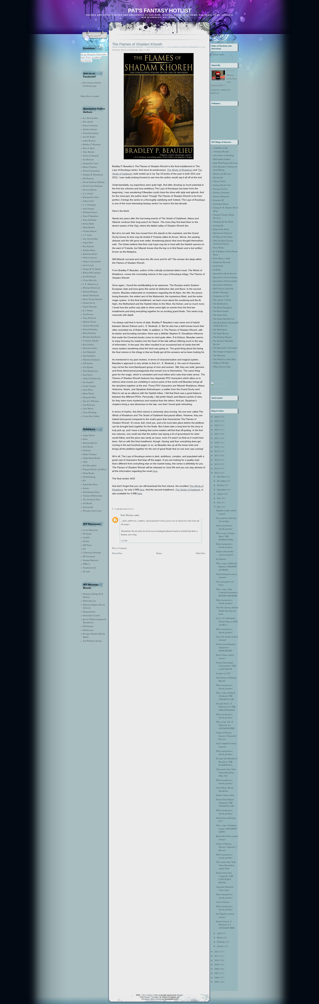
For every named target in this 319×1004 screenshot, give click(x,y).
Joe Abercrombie (90, 117)
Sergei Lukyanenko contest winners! (225, 553)
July (219, 498)
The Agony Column (222, 299)
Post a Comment (119, 548)
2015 (216, 464)
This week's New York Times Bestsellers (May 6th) (226, 772)
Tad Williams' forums (92, 640)
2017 (216, 455)
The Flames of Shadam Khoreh (137, 44)
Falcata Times (219, 181)
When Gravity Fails (222, 366)
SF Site (86, 541)
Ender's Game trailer (225, 795)
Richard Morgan (90, 291)
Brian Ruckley (89, 333)
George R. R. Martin (92, 268)
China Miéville (90, 280)
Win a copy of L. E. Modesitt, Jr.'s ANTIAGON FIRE (225, 725)
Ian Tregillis (88, 382)
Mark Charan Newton (92, 299)
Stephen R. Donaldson (93, 174)
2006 (216, 977)
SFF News (87, 545)
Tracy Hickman (90, 219)
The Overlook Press (91, 499)
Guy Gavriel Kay (90, 238)
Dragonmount (89, 611)
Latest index (218, 54)
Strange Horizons (90, 560)
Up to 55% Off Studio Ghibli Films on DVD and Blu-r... (227, 621)
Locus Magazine (90, 529)
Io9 (84, 548)
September (221, 489)
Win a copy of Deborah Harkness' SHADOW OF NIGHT (226, 566)
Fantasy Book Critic (222, 185)
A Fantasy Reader (221, 151)
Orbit (85, 461)
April (219, 933)
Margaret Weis (89, 397)
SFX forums (88, 626)
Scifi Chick (218, 265)
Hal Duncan (88, 178)
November (221, 480)
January (220, 946)
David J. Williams (91, 401)
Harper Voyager (90, 454)
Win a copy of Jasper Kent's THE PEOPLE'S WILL (225, 536)
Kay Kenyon (88, 246)
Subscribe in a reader (90, 96)
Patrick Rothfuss (90, 329)
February (221, 941)
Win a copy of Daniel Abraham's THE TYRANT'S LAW (225, 696)
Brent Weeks (88, 393)
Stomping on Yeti (221, 296)
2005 (216, 981)
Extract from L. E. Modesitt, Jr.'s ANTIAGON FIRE (225, 924)
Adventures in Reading (223, 155)
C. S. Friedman (89, 204)
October (220, 485)
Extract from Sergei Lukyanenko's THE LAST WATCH (226, 665)
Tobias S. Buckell (91, 155)
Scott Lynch (88, 265)
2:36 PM (124, 540)
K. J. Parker (88, 310)
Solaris (86, 488)
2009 (216, 964)
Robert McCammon (92, 272)
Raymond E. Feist (91, 197)
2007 (216, 973)
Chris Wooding (90, 412)
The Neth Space (220, 329)
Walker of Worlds (221, 362)
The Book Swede (220, 311)
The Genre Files (220, 314)
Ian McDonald (89, 276)
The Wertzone (219, 355)
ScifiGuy (217, 269)
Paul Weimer (127, 515)
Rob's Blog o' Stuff (221, 258)
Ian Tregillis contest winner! (225, 915)
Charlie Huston (90, 231)
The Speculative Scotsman (225, 347)
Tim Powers (88, 314)
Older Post (200, 553)
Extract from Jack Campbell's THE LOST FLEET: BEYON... (224, 877)
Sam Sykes (88, 374)
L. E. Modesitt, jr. (90, 284)
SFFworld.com (89, 600)
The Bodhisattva (220, 303)
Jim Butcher (88, 159)
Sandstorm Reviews (222, 262)
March (220, 937)
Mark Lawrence (90, 257)
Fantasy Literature (221, 192)
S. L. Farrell (88, 193)
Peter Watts (88, 389)
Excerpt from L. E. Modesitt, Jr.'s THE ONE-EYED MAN (225, 706)
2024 (216, 425)
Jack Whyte (88, 408)
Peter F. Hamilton (90, 216)
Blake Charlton (90, 166)
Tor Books (87, 503)
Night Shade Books (91, 457)
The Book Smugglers (222, 307)
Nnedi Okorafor (90, 306)
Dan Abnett (88, 121)
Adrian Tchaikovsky (92, 378)
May (219, 506)
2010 (216, 960)
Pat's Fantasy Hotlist (159, 10)
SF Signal (87, 533)
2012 (216, 951)
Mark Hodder (89, 227)
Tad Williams (89, 404)
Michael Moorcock (91, 287)
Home (159, 553)
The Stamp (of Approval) (224, 351)
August (220, 493)
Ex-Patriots (221, 559)
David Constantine (91, 170)
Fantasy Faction (220, 188)
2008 (216, 968)
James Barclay (89, 140)
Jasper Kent (88, 242)
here (155, 471)
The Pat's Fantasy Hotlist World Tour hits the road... (227, 610)
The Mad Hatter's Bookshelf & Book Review (225, 324)
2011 (216, 955)
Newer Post (117, 553)
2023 (216, 429)
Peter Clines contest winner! (225, 656)
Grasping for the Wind (223, 221)
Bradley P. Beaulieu (92, 144)
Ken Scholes (88, 344)
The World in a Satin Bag (224, 359)
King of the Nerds (221, 229)
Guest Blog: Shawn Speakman (224, 789)
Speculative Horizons (222, 284)
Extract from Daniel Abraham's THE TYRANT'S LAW (225, 802)
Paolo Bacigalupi (91, 133)
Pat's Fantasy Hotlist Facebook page (92, 84)
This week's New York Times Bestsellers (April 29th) (226, 865)
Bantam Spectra (90, 442)
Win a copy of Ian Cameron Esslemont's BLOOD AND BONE (227, 592)
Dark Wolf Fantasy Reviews (225, 162)
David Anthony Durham (94, 182)
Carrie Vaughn (89, 385)
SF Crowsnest (89, 556)
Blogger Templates (151, 997)
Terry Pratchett (89, 317)
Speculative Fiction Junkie (225, 277)
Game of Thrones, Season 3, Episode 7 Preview (226, 847)
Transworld (88, 507)
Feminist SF (218, 200)
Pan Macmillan (90, 465)
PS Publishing (89, 476)
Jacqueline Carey (90, 163)
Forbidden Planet (221, 203)
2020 (216, 442)
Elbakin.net (88, 630)
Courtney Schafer (91, 340)
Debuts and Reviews (222, 173)
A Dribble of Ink (220, 147)
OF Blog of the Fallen (223, 236)
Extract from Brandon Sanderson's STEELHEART (226, 647)
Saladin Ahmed (90, 129)
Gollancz (87, 450)
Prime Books (88, 473)
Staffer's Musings (220, 292)
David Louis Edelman (93, 185)
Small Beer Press (90, 484)
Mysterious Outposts (222, 232)
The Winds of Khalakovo (180, 170)
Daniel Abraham (90, 125)
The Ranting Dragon (222, 336)
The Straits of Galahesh (187, 489)
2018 (216, 451)
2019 (216, 446)
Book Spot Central (91, 615)
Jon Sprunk (88, 367)
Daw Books (88, 446)
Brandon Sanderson (92, 336)
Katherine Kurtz (90, 253)
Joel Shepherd (89, 351)
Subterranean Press (91, 491)
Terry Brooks (89, 151)
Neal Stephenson (90, 370)
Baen (85, 439)
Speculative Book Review (225, 273)
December (221, 476)
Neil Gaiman (88, 208)
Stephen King (89, 250)
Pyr (84, 480)
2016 (216, 459)
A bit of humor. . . (224, 901)
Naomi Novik (89, 302)
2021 (216, 438)
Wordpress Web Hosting (151, 999)
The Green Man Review (223, 318)
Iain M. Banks (89, 136)
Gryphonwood (89, 567)
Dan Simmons (89, 355)
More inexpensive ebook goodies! (224, 527)
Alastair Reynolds (91, 325)
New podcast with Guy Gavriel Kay (226, 520)
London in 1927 (223, 673)
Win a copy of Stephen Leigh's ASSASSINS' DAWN (226, 828)
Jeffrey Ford (88, 200)
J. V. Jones (87, 234)
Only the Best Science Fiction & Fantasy (223, 242)
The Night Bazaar (221, 333)
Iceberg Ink (218, 225)
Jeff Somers (88, 363)
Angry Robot (89, 435)
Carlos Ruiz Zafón (91, 416)
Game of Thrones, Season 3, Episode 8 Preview (226, 736)
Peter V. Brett (89, 148)
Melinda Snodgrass (91, 359)
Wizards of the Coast (92, 510)
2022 (216, 433)
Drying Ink (218, 177)
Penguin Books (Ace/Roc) (94, 469)
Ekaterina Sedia (90, 348)
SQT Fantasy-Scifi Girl (223, 288)
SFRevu (86, 563)
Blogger (180, 995)
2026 (216, 416)
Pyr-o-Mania (218, 247)
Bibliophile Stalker (221, 159)
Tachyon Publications (92, 495)
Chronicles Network (92, 552)
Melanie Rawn (89, 321)
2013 (216, 472)
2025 (216, 420)
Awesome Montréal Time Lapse (224, 888)
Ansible (86, 537)
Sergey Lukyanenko (92, 261)
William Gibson (90, 212)
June (219, 502)
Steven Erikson (90, 189)
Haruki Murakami (91, 295)
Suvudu (86, 571)
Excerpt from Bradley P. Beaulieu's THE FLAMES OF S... (226, 761)
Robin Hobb (88, 223)
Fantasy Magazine (221, 196)
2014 (216, 468)
